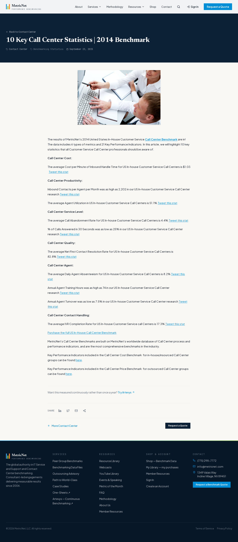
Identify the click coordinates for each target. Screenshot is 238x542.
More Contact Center (65, 425)
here (79, 360)
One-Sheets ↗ (61, 492)
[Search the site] (179, 7)
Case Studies (61, 486)
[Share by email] (76, 411)
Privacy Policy (224, 528)
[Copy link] (84, 411)
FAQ (101, 492)
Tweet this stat (58, 171)
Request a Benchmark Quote (212, 484)
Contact (166, 6)
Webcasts (105, 467)
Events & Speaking (110, 480)
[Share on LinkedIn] (60, 411)
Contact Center (18, 49)
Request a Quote (218, 6)
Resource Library (109, 461)
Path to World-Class (65, 480)
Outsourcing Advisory (66, 473)
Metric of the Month (111, 486)
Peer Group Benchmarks (68, 461)
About (79, 6)
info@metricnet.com (210, 466)
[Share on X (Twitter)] (68, 411)
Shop (153, 6)
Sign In (195, 6)
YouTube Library (109, 473)
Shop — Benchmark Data (161, 461)
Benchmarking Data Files (68, 467)
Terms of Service (205, 528)
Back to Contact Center (22, 31)
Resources (134, 6)
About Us (104, 505)
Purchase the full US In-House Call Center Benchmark (82, 332)
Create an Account (157, 486)
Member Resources (111, 511)
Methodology (115, 6)
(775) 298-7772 (206, 460)
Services (93, 6)
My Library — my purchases (162, 467)
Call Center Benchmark (161, 139)
